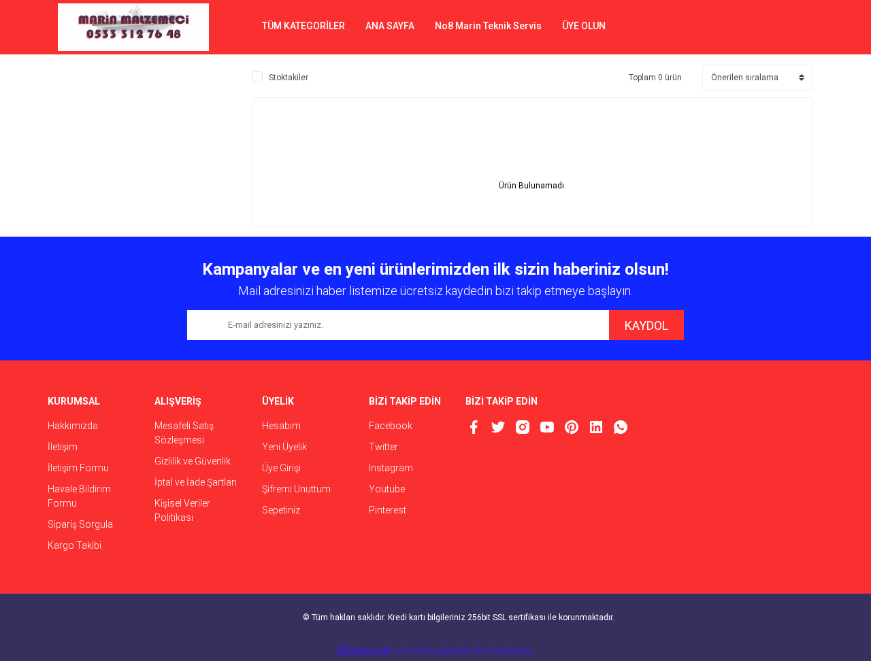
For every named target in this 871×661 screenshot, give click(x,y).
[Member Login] (752, 27)
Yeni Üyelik (284, 446)
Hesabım (281, 425)
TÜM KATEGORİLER (303, 25)
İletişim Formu (78, 467)
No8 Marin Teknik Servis (488, 25)
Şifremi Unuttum (296, 489)
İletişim (63, 446)
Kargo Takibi (74, 545)
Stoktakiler (288, 77)
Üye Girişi (281, 467)
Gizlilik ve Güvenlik (192, 461)
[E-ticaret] (434, 651)
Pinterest (387, 510)
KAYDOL (646, 325)
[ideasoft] (364, 651)
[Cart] (792, 27)
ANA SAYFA (389, 25)
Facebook (390, 425)
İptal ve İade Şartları (195, 482)
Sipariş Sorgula (80, 524)
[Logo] (133, 27)
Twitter (383, 446)
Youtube (387, 489)
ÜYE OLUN (584, 25)
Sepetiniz (281, 510)
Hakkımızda (73, 425)
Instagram (391, 467)
